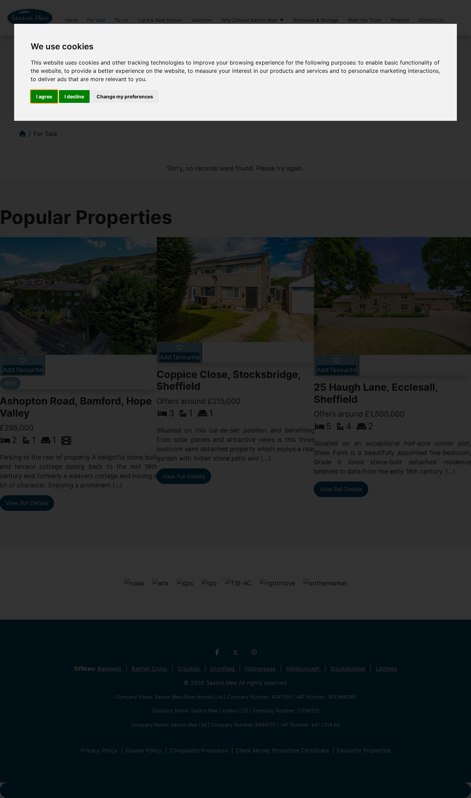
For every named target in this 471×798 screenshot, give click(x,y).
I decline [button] (74, 96)
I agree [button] (44, 96)
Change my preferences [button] (125, 96)
